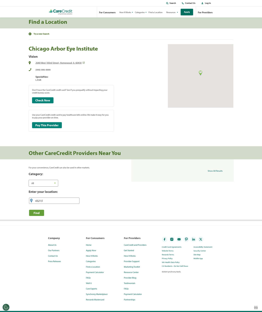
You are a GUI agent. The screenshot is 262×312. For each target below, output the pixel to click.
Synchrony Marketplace (97, 294)
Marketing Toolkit (132, 266)
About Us (52, 245)
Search (172, 3)
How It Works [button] (125, 12)
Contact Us (190, 3)
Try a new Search (41, 34)
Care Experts (91, 288)
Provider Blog (130, 277)
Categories (91, 261)
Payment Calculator (95, 272)
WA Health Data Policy (171, 262)
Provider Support (131, 261)
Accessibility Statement (202, 247)
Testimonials (129, 283)
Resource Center (131, 272)
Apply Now (91, 250)
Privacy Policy (167, 258)
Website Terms (168, 251)
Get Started (129, 250)
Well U (89, 283)
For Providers (205, 12)
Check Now (42, 100)
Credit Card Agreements (171, 247)
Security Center (199, 251)
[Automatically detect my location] (31, 201)
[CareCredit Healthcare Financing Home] (60, 12)
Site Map (196, 254)
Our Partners (53, 250)
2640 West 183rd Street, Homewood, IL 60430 (58, 62)
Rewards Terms (168, 254)
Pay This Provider (47, 125)
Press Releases (54, 261)
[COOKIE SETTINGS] (6, 307)
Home (88, 245)
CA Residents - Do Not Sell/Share (175, 266)
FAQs (88, 277)
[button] (205, 3)
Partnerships (129, 299)
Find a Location (155, 12)
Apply (187, 12)
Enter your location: (43, 192)
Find (37, 213)
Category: (36, 174)
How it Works (92, 255)
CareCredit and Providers (135, 245)
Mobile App (198, 258)
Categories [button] (140, 12)
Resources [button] (170, 12)
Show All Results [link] (215, 170)
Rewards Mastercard (95, 299)
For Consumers (107, 12)
